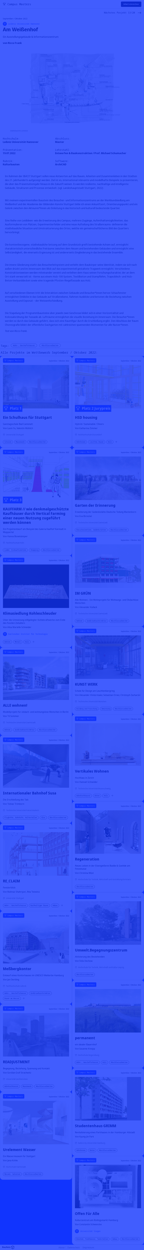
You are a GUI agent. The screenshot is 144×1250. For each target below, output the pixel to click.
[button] (129, 610)
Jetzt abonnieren (101, 635)
